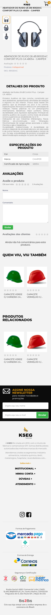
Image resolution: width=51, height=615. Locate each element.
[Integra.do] (23, 581)
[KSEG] (26, 3)
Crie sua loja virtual (12, 605)
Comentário (8, 203)
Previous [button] (5, 289)
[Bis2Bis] (5, 581)
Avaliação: (8, 64)
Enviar (8, 227)
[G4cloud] (14, 581)
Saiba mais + (25, 463)
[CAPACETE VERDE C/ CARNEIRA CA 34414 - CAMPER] (14, 277)
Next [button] (46, 289)
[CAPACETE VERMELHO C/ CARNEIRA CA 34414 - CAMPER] (37, 277)
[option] (6, 19)
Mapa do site (40, 593)
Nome (5, 190)
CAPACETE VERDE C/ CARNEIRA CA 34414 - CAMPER (13, 297)
